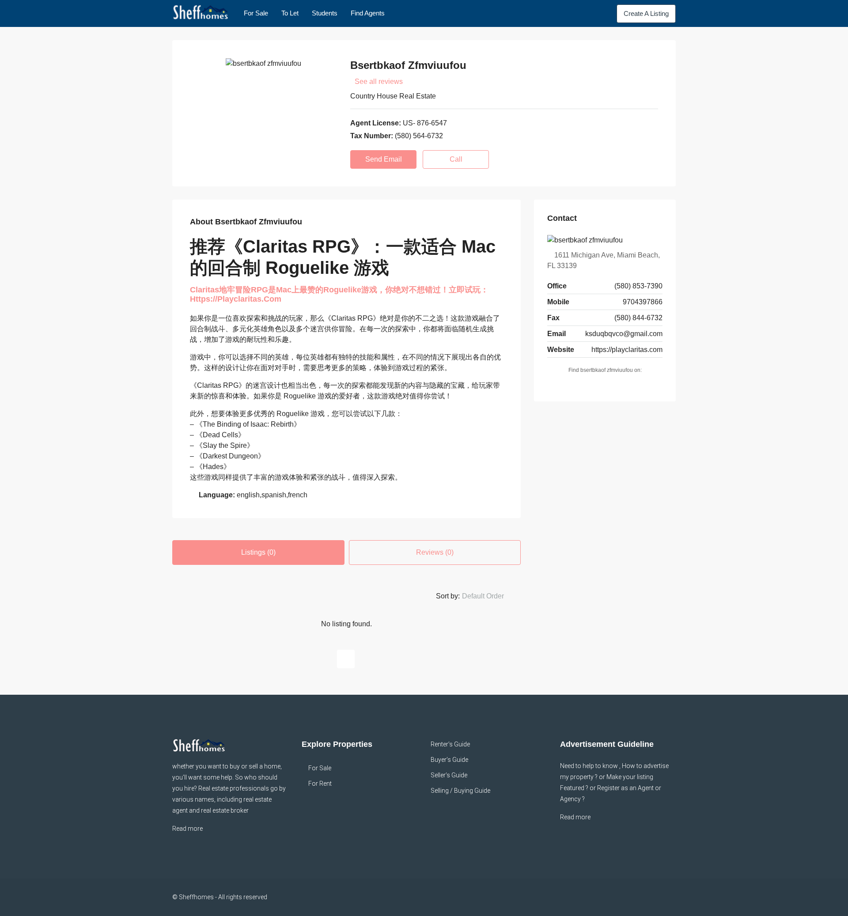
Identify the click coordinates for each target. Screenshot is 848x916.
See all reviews (379, 81)
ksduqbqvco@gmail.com (623, 333)
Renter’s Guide (450, 744)
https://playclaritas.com (626, 349)
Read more (187, 828)
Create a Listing (646, 13)
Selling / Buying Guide (460, 790)
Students (324, 13)
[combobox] (490, 596)
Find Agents (368, 13)
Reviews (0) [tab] (435, 552)
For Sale (256, 13)
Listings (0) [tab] (258, 552)
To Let (290, 13)
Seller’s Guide (449, 775)
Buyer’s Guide (449, 759)
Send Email (383, 159)
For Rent (320, 783)
